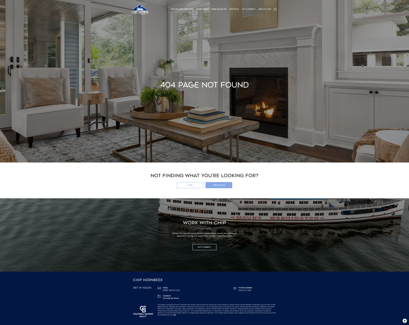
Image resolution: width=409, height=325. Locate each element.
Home (190, 185)
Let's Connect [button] (204, 247)
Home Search (219, 185)
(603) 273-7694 (245, 290)
